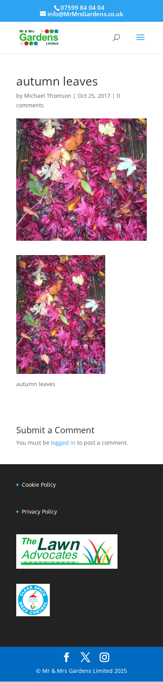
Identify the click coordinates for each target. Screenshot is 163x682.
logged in (63, 442)
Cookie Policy (39, 484)
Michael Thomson (47, 95)
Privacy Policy (39, 511)
